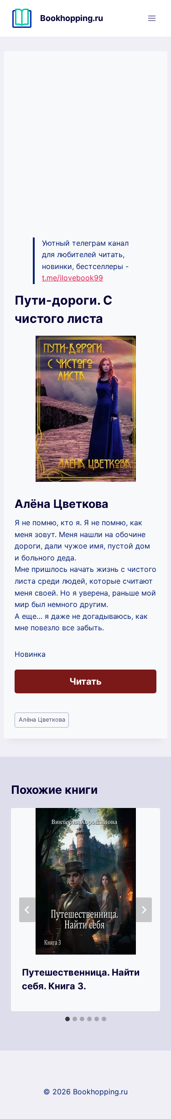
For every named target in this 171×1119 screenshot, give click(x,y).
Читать (85, 681)
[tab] (67, 1019)
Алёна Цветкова (42, 719)
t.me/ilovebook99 (72, 277)
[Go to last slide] (27, 909)
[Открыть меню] (151, 18)
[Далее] (143, 909)
